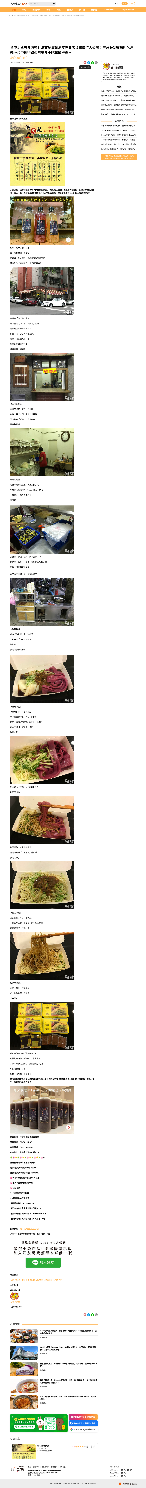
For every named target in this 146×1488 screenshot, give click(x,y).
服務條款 (36, 1467)
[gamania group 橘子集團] (127, 1484)
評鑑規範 (54, 1467)
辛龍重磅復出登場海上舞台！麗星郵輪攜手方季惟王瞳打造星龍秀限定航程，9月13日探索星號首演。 (119, 126)
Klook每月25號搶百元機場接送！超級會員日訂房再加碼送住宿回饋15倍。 (119, 110)
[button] (116, 3)
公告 (29, 1467)
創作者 (94, 10)
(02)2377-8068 (46, 1470)
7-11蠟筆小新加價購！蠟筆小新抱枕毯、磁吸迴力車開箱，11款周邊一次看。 (119, 140)
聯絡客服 (63, 1467)
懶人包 (82, 10)
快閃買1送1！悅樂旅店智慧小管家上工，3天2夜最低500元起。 (119, 114)
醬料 (24, 58)
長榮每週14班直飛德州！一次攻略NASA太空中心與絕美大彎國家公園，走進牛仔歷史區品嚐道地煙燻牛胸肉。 (119, 100)
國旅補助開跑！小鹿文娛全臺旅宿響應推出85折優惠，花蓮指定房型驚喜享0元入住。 (119, 105)
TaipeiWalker (128, 10)
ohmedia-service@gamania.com (122, 158)
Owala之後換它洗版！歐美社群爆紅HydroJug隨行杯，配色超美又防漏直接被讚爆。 (119, 135)
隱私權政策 (45, 1467)
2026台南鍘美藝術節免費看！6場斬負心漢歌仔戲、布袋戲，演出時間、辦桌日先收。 (119, 130)
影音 (48, 10)
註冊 (124, 3)
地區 (59, 10)
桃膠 (18, 58)
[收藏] (85, 62)
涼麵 (12, 58)
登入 (132, 3)
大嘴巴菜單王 (16, 1302)
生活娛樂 (36, 10)
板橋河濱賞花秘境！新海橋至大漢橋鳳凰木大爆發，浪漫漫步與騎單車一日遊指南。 (119, 91)
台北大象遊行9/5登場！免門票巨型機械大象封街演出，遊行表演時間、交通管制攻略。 (119, 144)
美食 (14, 10)
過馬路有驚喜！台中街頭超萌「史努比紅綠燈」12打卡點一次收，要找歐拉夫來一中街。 (119, 96)
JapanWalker (109, 10)
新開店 (70, 10)
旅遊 (24, 10)
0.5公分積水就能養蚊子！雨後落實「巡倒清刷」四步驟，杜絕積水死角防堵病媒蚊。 (119, 149)
